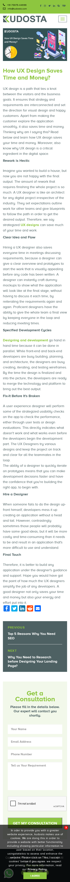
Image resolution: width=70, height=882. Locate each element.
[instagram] (45, 5)
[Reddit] (30, 609)
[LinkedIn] (22, 609)
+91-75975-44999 (17, 5)
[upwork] (64, 5)
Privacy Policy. (38, 869)
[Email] (38, 608)
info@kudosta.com (17, 8)
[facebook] (41, 5)
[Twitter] (14, 609)
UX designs (30, 225)
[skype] (58, 5)
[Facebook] (7, 609)
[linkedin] (54, 5)
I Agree (35, 875)
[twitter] (49, 5)
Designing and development (25, 340)
